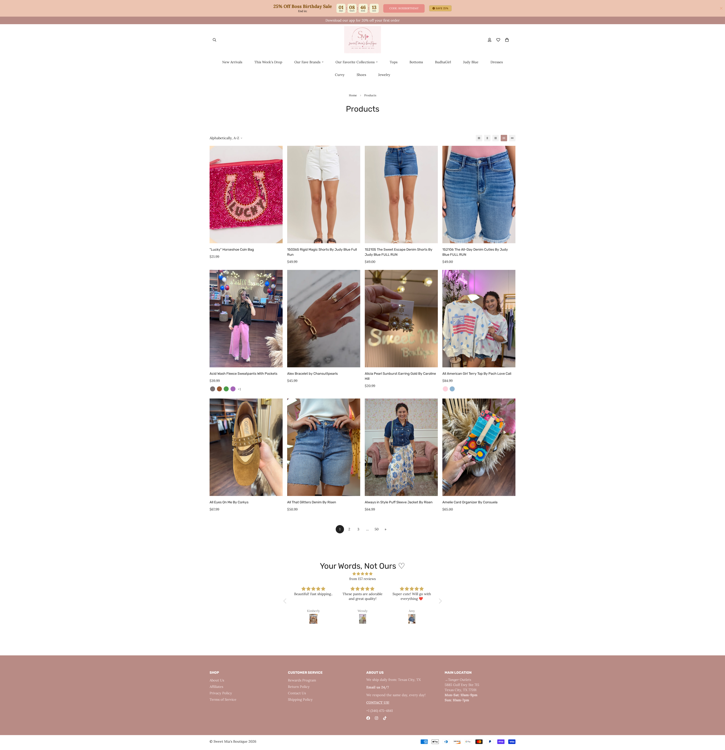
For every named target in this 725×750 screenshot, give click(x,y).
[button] (285, 600)
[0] (507, 40)
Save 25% (442, 8)
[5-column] (512, 138)
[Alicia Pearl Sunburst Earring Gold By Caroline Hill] (401, 318)
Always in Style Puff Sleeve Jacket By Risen (399, 502)
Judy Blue (470, 62)
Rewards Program (302, 680)
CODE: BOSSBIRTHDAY (404, 8)
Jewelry (384, 75)
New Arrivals (232, 62)
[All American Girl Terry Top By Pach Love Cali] (478, 318)
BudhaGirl (443, 62)
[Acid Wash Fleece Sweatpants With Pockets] (246, 318)
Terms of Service (223, 699)
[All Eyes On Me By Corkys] (246, 447)
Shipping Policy (300, 699)
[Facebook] (368, 718)
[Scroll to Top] (717, 729)
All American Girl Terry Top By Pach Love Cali (476, 374)
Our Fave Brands (307, 62)
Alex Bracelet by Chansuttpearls (312, 374)
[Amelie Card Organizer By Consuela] (478, 447)
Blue (452, 388)
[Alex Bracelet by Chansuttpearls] (323, 318)
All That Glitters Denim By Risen (311, 502)
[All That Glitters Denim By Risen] (323, 447)
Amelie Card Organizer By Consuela (469, 502)
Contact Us (297, 693)
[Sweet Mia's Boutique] (362, 40)
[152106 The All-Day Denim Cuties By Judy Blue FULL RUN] (478, 194)
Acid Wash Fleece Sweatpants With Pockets (243, 374)
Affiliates (216, 686)
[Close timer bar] (721, 8)
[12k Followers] (376, 718)
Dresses (497, 62)
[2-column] (487, 138)
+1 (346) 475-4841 (379, 710)
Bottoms (416, 62)
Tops (393, 62)
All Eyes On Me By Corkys (229, 502)
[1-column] (479, 138)
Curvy (340, 75)
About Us (217, 680)
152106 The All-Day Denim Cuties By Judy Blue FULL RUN (475, 252)
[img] (363, 573)
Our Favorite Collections (355, 62)
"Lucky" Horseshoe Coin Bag (232, 249)
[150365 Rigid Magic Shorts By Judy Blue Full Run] (323, 194)
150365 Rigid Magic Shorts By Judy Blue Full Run (322, 252)
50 (377, 529)
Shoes (361, 75)
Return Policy (299, 686)
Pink (445, 388)
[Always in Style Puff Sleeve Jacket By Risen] (401, 447)
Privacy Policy (221, 693)
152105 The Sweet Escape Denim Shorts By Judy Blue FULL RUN (398, 252)
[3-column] (495, 138)
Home (353, 95)
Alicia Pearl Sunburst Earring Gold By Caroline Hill (400, 376)
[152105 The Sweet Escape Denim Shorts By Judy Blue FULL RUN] (401, 194)
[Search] (214, 40)
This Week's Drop (268, 62)
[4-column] (504, 138)
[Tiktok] (385, 718)
